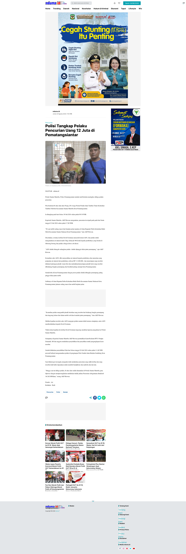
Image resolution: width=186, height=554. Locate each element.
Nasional (75, 9)
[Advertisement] (88, 514)
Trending (57, 9)
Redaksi (119, 527)
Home (47, 9)
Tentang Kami (119, 510)
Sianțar (65, 392)
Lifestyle (132, 9)
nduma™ (57, 511)
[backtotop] (93, 501)
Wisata (142, 9)
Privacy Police (119, 534)
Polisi (58, 392)
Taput (123, 9)
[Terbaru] (115, 3)
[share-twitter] (99, 398)
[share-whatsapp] (104, 398)
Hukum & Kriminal (101, 9)
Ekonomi (114, 9)
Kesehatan (86, 9)
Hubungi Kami (119, 519)
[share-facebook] (95, 398)
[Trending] (119, 3)
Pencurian (49, 123)
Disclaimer (119, 542)
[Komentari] (46, 398)
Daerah (66, 9)
